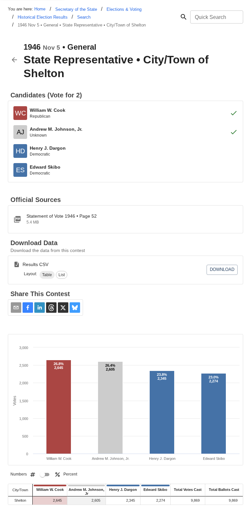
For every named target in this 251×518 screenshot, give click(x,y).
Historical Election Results (43, 17)
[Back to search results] (14, 59)
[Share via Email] (16, 307)
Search (84, 17)
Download (222, 269)
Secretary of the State (76, 9)
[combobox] (216, 17)
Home (39, 9)
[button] (47, 275)
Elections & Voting (124, 9)
